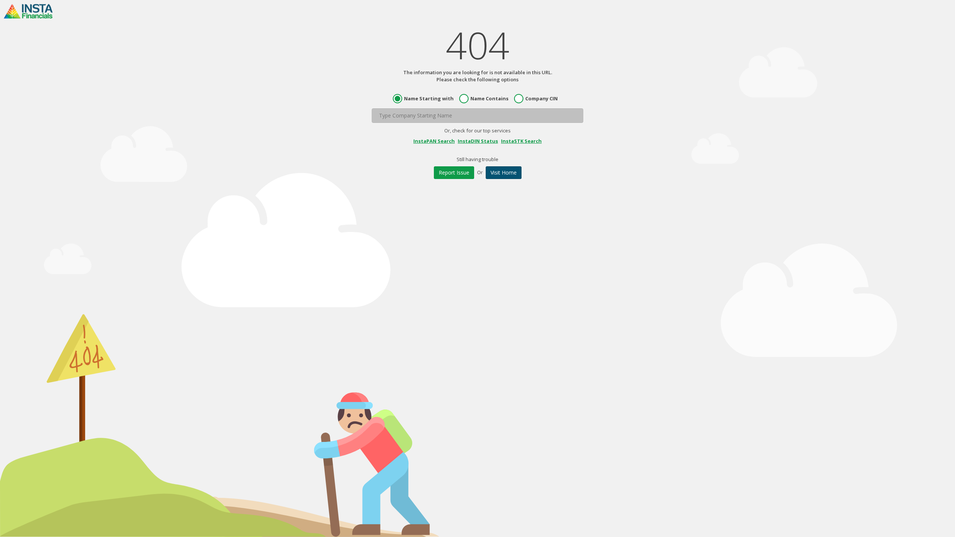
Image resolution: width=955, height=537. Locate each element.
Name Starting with (429, 98)
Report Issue (454, 172)
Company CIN (541, 98)
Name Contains (489, 98)
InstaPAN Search (434, 141)
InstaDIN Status (478, 141)
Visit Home (504, 172)
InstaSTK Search (521, 141)
